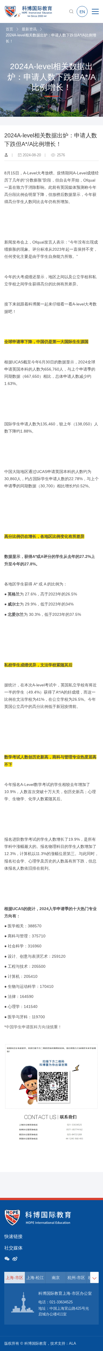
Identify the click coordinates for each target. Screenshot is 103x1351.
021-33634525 (61, 1302)
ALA (72, 1343)
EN (82, 11)
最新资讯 (29, 29)
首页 (9, 29)
